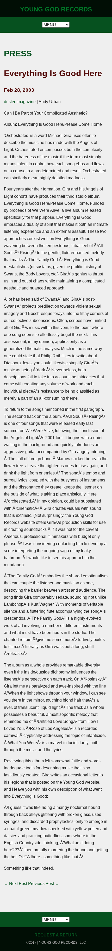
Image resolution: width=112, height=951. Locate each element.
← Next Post (15, 883)
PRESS (18, 53)
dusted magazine (20, 102)
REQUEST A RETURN (56, 935)
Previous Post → (43, 883)
